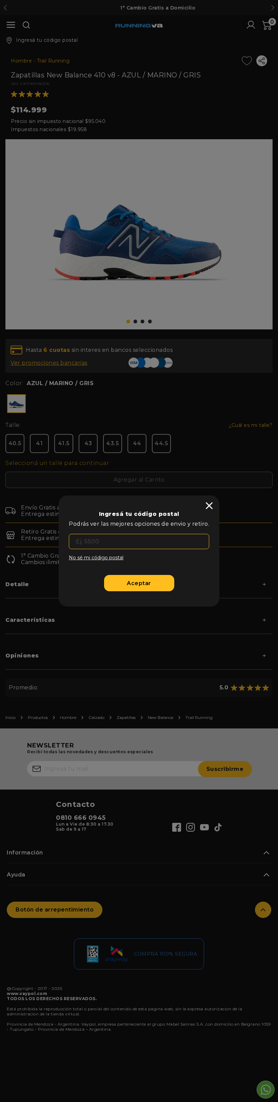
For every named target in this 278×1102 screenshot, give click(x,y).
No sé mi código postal (96, 558)
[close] (209, 505)
